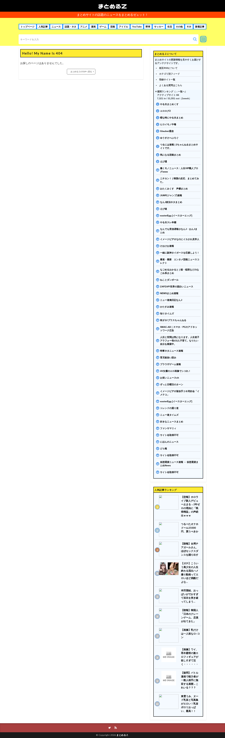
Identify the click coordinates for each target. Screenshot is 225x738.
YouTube (137, 26)
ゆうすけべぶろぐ (169, 138)
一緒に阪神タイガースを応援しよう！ (179, 252)
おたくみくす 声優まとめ (174, 188)
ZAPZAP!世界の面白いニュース (176, 286)
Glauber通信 (167, 131)
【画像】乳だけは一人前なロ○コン (190, 633)
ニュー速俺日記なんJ (171, 300)
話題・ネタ (70, 26)
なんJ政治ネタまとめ (171, 202)
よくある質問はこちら (170, 85)
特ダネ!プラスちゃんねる (173, 320)
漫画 (93, 26)
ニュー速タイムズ (169, 415)
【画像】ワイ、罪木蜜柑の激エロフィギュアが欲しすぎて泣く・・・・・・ (189, 657)
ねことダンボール (169, 279)
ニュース (56, 26)
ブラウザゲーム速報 (170, 364)
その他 (179, 26)
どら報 (163, 448)
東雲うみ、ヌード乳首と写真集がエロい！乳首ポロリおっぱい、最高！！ (189, 703)
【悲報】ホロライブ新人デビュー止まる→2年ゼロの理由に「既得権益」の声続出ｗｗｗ (190, 506)
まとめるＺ (112, 6)
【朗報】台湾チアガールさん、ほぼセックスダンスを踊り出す (189, 549)
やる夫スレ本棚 (168, 222)
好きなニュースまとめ (171, 421)
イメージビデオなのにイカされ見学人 (179, 239)
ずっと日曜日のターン (171, 384)
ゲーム (102, 26)
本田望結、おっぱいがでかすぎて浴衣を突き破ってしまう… (189, 596)
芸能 (112, 26)
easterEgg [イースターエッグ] (176, 215)
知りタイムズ (167, 313)
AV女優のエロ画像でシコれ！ (175, 371)
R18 (189, 26)
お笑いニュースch (169, 377)
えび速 (163, 209)
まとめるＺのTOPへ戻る (81, 71)
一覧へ (181, 91)
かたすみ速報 (167, 306)
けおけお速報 (167, 246)
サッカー (158, 26)
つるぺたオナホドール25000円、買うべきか (189, 527)
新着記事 (199, 26)
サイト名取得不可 (169, 435)
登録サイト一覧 (167, 79)
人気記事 (43, 26)
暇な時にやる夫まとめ (171, 117)
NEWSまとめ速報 (169, 293)
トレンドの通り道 (169, 408)
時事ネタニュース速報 (171, 350)
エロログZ (165, 111)
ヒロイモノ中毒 (168, 124)
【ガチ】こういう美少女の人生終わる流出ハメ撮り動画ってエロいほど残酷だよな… (189, 572)
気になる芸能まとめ (170, 154)
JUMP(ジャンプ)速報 (171, 195)
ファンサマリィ (168, 428)
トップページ (27, 26)
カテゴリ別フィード (169, 73)
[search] (194, 39)
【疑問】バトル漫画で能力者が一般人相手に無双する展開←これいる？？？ (189, 680)
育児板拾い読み (168, 357)
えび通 (163, 161)
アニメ (83, 26)
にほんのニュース (169, 441)
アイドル (123, 26)
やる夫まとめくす (169, 104)
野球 (148, 26)
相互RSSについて (168, 68)
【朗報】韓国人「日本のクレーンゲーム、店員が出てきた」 (189, 616)
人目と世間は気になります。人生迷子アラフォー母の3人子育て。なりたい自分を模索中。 (179, 340)
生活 (169, 26)
